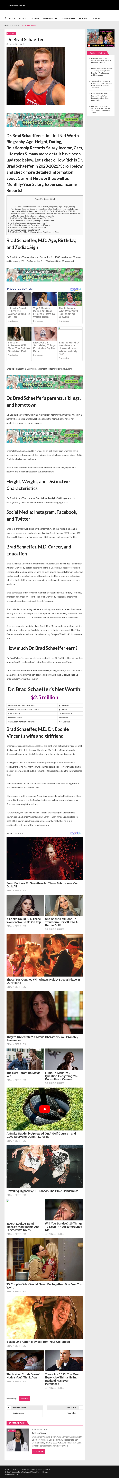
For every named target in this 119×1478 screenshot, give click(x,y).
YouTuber (34, 18)
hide (52, 199)
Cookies (32, 1469)
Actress (22, 18)
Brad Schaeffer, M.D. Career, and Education (27, 227)
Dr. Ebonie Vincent (39, 1433)
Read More (38, 1451)
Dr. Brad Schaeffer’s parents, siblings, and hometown (31, 220)
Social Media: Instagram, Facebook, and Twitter (29, 225)
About (7, 1469)
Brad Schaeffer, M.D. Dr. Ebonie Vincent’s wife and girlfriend (34, 232)
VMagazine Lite (11, 1474)
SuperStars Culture (16, 5)
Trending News (68, 18)
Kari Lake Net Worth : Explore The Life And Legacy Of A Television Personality (100, 97)
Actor (12, 18)
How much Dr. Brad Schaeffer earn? (24, 230)
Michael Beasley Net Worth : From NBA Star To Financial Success (101, 60)
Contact (15, 1469)
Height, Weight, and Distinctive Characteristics (28, 223)
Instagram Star (50, 18)
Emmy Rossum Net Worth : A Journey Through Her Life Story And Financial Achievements (101, 71)
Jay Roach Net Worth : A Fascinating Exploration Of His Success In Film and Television (101, 84)
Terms (24, 1469)
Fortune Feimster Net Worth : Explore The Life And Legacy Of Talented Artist (100, 109)
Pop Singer (95, 18)
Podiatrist (11, 33)
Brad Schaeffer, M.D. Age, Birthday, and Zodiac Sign (31, 218)
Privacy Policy (43, 1469)
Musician (83, 18)
